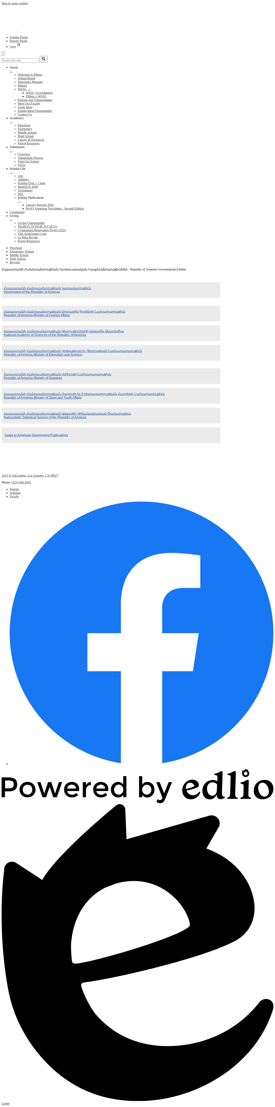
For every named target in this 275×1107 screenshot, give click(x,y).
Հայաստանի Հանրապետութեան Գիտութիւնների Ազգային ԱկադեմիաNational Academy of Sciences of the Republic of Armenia (64, 333)
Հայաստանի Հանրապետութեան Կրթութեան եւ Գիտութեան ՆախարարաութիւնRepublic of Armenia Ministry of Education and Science (73, 352)
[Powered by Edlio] (137, 802)
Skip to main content (15, 3)
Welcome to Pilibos (30, 74)
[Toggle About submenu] (11, 72)
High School (26, 136)
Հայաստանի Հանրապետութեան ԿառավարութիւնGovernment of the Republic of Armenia (47, 290)
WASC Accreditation (39, 92)
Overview (24, 154)
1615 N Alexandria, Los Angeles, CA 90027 (30, 475)
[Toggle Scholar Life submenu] (11, 173)
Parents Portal (18, 41)
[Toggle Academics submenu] (11, 122)
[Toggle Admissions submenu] (11, 151)
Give (15, 46)
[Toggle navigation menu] (3, 54)
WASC (22, 89)
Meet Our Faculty (29, 103)
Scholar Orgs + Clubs (31, 183)
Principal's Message (30, 82)
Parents (14, 489)
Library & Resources (31, 139)
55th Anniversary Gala (32, 234)
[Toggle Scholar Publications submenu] (19, 202)
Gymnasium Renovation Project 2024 (42, 230)
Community (17, 212)
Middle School (27, 132)
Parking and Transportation (35, 100)
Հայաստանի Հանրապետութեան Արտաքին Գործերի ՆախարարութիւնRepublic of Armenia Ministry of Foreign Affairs (64, 313)
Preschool (24, 125)
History (22, 85)
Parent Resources (29, 143)
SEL (21, 194)
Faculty (14, 496)
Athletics (23, 179)
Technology (25, 190)
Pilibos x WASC (36, 96)
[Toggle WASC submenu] (29, 90)
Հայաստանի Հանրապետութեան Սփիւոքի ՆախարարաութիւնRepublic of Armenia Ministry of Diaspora (57, 376)
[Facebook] (141, 763)
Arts (20, 176)
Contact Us (25, 114)
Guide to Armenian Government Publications (36, 435)
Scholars (15, 493)
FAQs (21, 165)
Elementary (25, 129)
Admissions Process (30, 158)
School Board (26, 78)
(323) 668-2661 (21, 482)
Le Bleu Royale (28, 237)
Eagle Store (25, 107)
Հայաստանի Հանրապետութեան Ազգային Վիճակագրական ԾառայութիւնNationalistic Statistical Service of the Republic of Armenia (67, 415)
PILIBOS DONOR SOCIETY (37, 226)
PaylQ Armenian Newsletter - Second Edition (55, 208)
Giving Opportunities (31, 223)
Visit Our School (28, 161)
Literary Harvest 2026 (40, 205)
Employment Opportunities (35, 111)
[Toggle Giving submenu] (11, 220)
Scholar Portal (19, 37)
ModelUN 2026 (28, 186)
